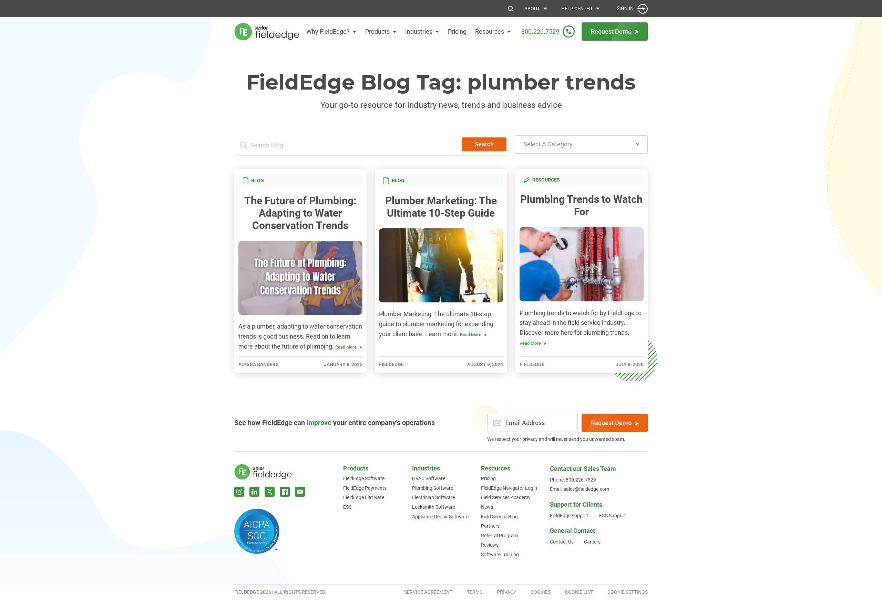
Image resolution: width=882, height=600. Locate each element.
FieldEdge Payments (365, 488)
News (487, 507)
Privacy (506, 592)
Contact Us (562, 542)
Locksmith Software (433, 507)
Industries (418, 31)
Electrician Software (433, 497)
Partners (490, 526)
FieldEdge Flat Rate (363, 497)
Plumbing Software (432, 488)
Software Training (500, 554)
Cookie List (579, 592)
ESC (347, 507)
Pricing (457, 31)
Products (377, 31)
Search (484, 144)
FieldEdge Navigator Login (509, 488)
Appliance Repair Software (440, 516)
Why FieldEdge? (328, 31)
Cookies (541, 592)
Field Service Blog (499, 516)
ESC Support (612, 515)
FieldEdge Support (569, 515)
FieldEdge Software (363, 478)
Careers (592, 542)
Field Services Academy (506, 497)
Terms (474, 592)
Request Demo (611, 422)
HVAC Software (428, 478)
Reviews (490, 545)
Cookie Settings (627, 592)
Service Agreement (428, 592)
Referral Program (499, 535)
